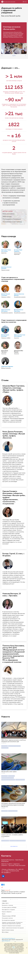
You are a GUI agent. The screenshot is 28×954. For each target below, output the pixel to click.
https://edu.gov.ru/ (6, 940)
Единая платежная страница (8, 930)
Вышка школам (7, 216)
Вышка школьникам (9, 214)
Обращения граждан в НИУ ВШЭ (9, 916)
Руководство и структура (7, 905)
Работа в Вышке (5, 932)
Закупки (3, 913)
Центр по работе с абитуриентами (17, 840)
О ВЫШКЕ (4, 901)
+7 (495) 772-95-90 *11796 (11, 871)
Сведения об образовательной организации (11, 925)
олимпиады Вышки (20, 779)
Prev (2, 55)
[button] (11, 899)
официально (11, 775)
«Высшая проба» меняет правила (8, 771)
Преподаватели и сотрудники (8, 909)
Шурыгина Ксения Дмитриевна (5, 310)
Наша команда (8, 236)
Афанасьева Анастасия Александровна (19, 335)
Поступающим (5, 840)
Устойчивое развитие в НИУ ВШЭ (9, 907)
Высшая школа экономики (9, 1)
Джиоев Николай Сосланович (5, 294)
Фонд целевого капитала (7, 918)
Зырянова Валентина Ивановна (19, 294)
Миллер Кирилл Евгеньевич (5, 335)
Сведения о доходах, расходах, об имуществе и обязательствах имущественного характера (12, 923)
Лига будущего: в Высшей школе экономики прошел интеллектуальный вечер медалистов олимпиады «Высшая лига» (13, 805)
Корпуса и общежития (6, 911)
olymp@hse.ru (7, 872)
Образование (4, 775)
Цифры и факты (5, 903)
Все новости (14, 846)
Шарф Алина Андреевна (7, 366)
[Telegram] (4, 884)
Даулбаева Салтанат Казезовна (6, 267)
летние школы (5, 747)
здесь (13, 946)
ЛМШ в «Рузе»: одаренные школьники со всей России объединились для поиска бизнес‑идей (13, 740)
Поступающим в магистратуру (12, 221)
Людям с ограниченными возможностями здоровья (13, 927)
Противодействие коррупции (8, 920)
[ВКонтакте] (2, 884)
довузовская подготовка (7, 777)
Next (25, 55)
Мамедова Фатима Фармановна (18, 310)
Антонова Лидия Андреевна (18, 250)
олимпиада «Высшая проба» (8, 779)
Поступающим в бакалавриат (12, 219)
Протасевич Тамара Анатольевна (6, 250)
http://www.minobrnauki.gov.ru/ (8, 938)
